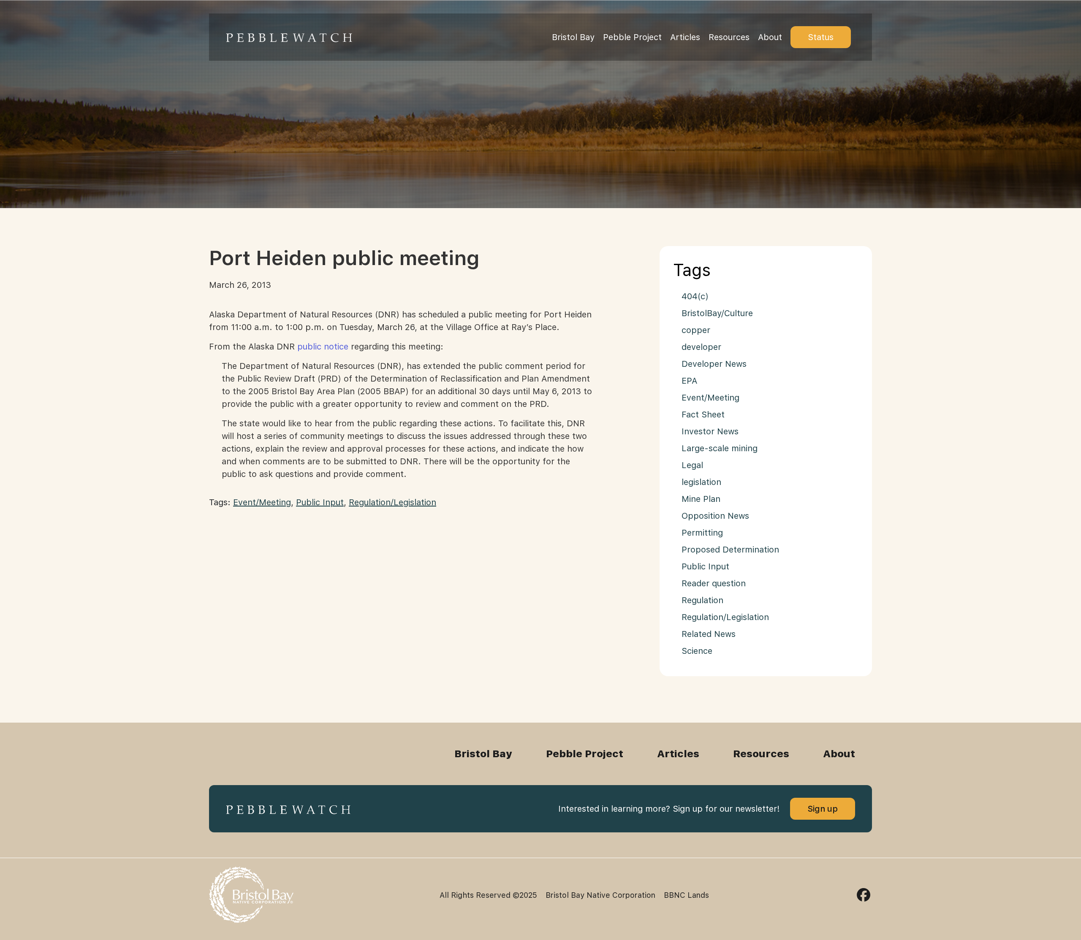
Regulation (702, 600)
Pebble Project (632, 37)
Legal (692, 465)
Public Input (320, 502)
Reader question (714, 583)
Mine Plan (701, 499)
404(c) (695, 296)
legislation (701, 482)
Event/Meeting (262, 502)
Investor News (710, 431)
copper (696, 330)
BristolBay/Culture (717, 313)
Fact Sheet (703, 414)
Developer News (714, 364)
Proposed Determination (730, 549)
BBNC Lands (686, 895)
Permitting (702, 533)
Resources (729, 37)
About (770, 37)
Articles (685, 37)
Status (821, 37)
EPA (689, 381)
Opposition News (715, 516)
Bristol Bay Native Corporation (600, 895)
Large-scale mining (720, 448)
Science (697, 651)
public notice (322, 346)
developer (701, 347)
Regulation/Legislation (392, 502)
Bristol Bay (573, 37)
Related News (709, 634)
